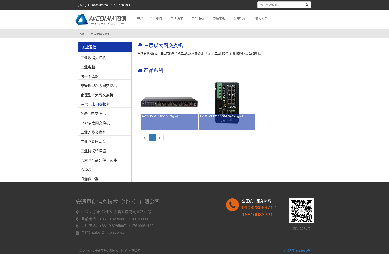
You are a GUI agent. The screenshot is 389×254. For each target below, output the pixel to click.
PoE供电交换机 (93, 113)
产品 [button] (140, 18)
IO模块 (86, 169)
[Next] (159, 137)
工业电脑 (87, 66)
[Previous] (145, 137)
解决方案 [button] (176, 18)
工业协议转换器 (93, 150)
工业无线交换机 (93, 132)
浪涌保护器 (89, 178)
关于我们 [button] (240, 18)
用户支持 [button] (155, 18)
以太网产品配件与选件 (98, 160)
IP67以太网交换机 (95, 122)
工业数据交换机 (93, 57)
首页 (82, 34)
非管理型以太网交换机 (98, 85)
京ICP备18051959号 (297, 250)
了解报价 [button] (197, 18)
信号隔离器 (89, 76)
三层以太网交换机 (95, 104)
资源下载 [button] (219, 18)
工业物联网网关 (93, 141)
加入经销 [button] (261, 18)
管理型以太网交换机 (96, 94)
